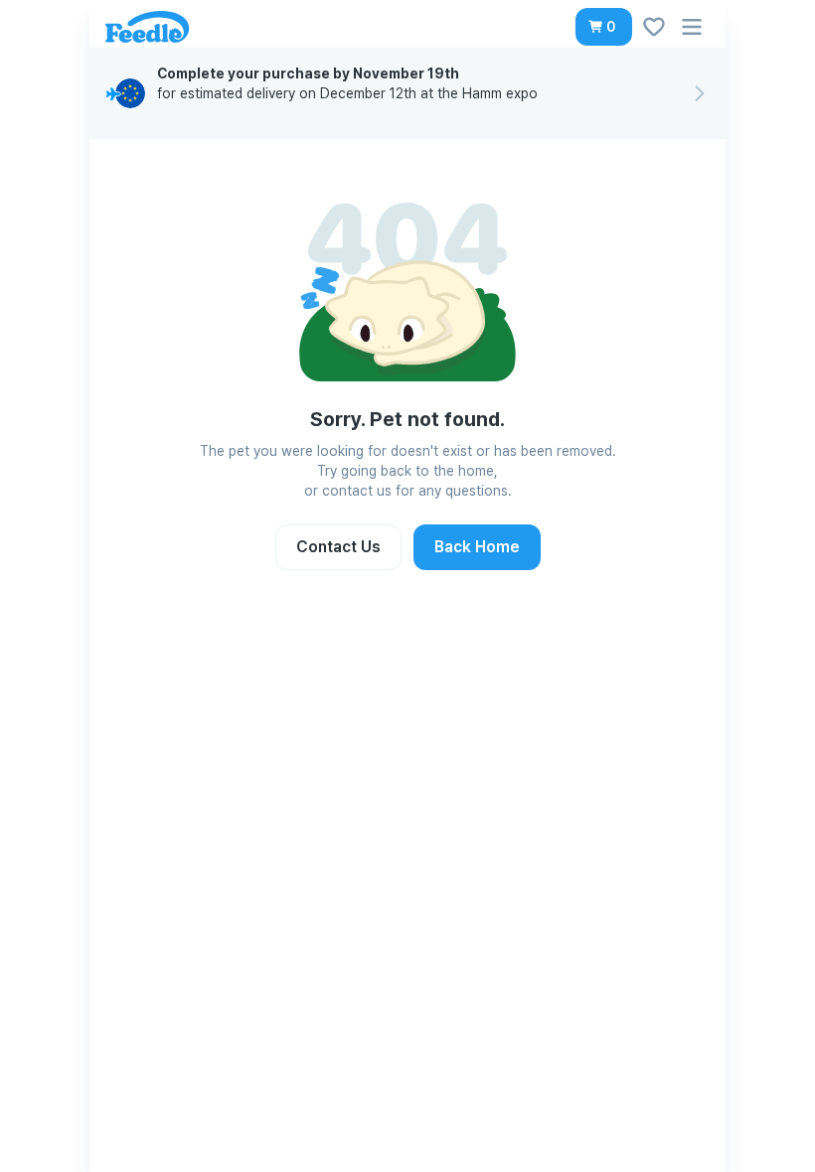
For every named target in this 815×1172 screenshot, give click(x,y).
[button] (603, 27)
